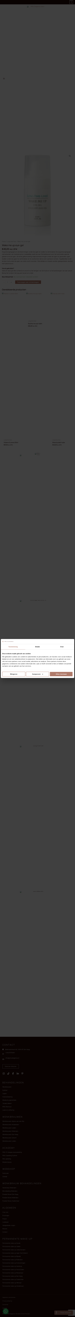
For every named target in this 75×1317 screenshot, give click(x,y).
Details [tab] (37, 647)
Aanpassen (36, 674)
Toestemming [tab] (13, 647)
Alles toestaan (61, 674)
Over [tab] (62, 647)
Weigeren (13, 674)
